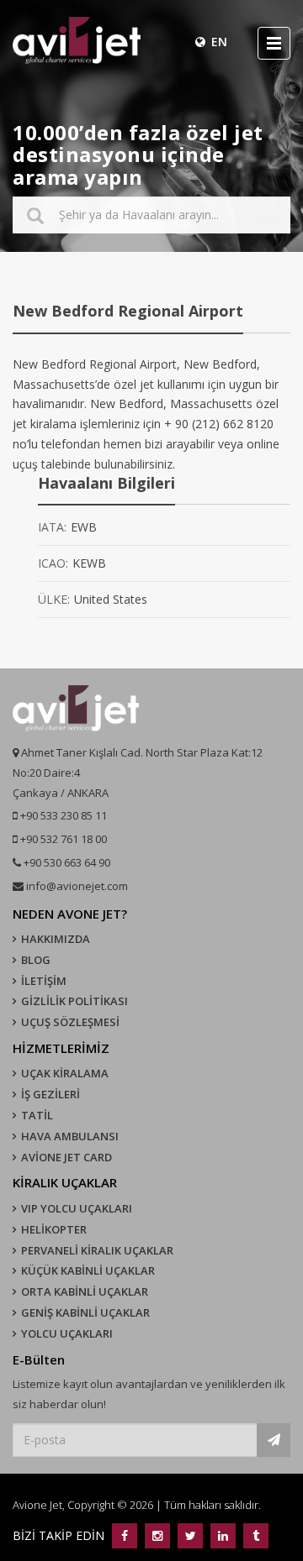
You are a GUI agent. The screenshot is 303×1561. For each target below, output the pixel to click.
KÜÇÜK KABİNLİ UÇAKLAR (88, 1270)
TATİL (37, 1115)
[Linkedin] (222, 1535)
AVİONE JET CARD (66, 1157)
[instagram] (157, 1535)
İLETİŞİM (43, 980)
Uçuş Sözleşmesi (70, 1021)
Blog (35, 959)
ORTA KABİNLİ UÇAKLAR (84, 1291)
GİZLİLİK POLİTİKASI (74, 1000)
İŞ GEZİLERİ (50, 1094)
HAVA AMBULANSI (70, 1136)
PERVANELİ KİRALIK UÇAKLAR (97, 1250)
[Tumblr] (253, 1535)
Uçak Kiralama (65, 1073)
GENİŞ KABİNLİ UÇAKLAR (85, 1312)
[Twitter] (189, 1535)
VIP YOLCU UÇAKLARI (76, 1208)
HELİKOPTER (54, 1229)
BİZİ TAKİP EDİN (60, 1535)
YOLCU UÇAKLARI (67, 1333)
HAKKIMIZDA (55, 938)
